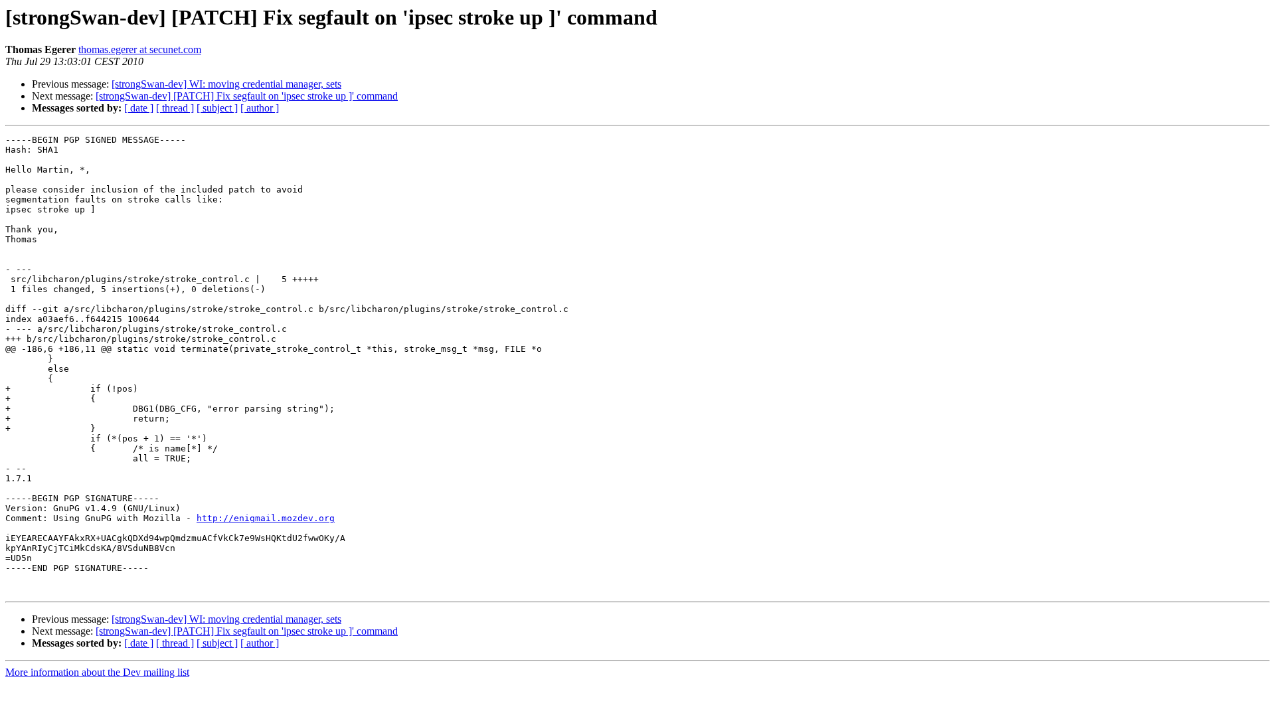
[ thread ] (175, 108)
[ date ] (138, 108)
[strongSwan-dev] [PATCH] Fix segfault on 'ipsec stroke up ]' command (247, 96)
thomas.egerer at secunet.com (139, 49)
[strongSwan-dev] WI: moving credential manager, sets (226, 84)
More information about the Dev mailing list (97, 672)
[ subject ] (217, 108)
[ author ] (259, 108)
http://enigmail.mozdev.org (266, 518)
